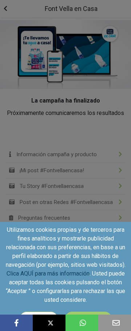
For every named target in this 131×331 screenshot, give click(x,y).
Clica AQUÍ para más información (48, 273)
